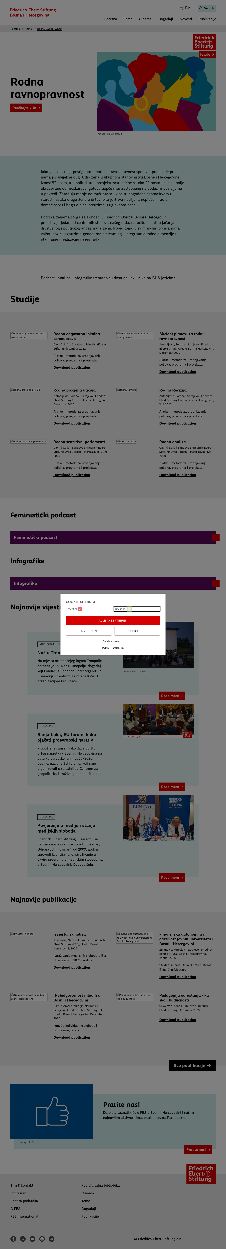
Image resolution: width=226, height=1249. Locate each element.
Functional (120, 608)
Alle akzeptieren (113, 620)
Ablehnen (89, 631)
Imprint (105, 647)
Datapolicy (118, 647)
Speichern (137, 631)
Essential (71, 608)
